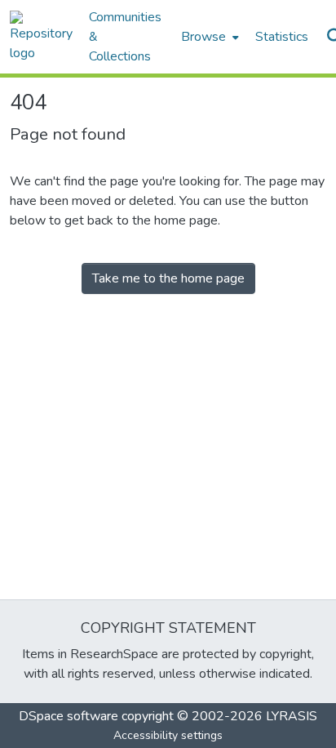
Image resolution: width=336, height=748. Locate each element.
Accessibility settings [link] (168, 735)
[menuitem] (208, 36)
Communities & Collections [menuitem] (125, 36)
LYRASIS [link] (291, 716)
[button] (41, 37)
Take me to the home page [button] (168, 278)
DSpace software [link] (68, 716)
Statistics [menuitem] (281, 37)
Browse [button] (203, 37)
